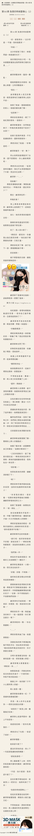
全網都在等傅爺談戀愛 (17, 2)
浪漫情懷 (7, 2)
